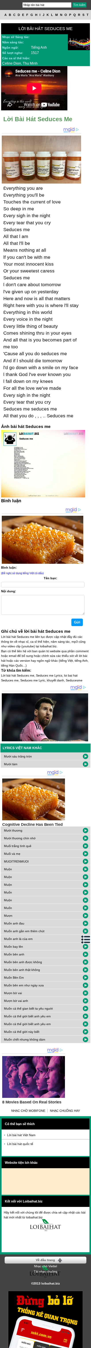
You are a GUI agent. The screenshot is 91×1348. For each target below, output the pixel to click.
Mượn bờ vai (13, 993)
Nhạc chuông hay (65, 1110)
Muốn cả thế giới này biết (21, 1032)
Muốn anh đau (14, 923)
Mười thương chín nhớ (20, 838)
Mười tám (10, 764)
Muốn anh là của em (18, 939)
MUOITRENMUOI (16, 861)
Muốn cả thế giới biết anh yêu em (27, 1016)
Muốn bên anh (14, 954)
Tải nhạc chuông (45, 1271)
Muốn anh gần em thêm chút (24, 931)
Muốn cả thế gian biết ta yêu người (28, 1008)
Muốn (8, 892)
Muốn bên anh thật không (22, 970)
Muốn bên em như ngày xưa (24, 985)
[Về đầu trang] (86, 1343)
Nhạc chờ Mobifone (28, 1110)
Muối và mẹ (12, 853)
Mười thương (13, 830)
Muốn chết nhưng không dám (24, 1039)
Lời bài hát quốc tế (20, 1144)
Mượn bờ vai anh (16, 1001)
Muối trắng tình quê (17, 846)
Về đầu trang (45, 1260)
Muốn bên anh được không (23, 962)
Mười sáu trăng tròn (18, 756)
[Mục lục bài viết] (86, 939)
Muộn (8, 869)
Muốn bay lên (13, 946)
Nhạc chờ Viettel (45, 1266)
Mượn (8, 915)
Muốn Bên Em (14, 977)
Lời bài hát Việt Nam (21, 1135)
